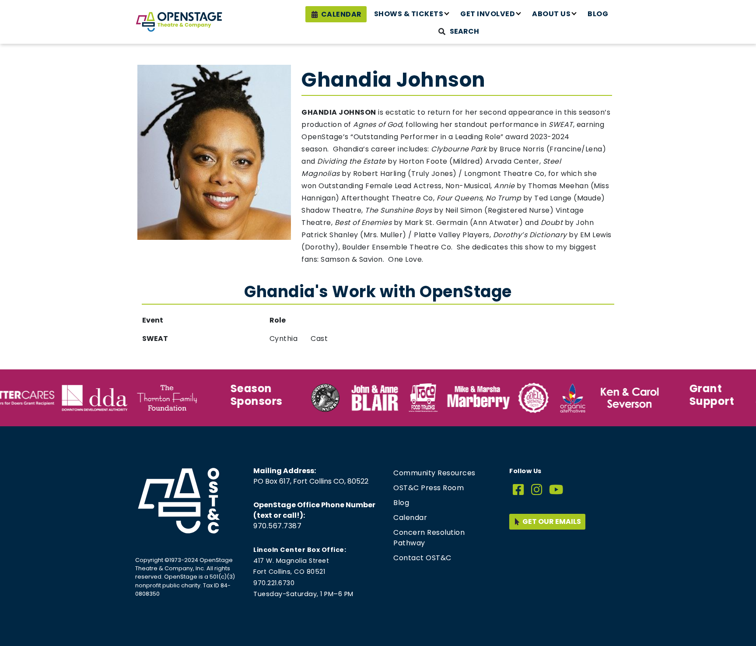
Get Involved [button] (487, 14)
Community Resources (434, 473)
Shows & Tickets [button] (409, 14)
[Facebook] (518, 490)
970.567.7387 (277, 526)
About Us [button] (551, 14)
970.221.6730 (273, 583)
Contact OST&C (422, 558)
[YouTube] (556, 490)
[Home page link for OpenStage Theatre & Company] (179, 22)
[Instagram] (537, 490)
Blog (598, 14)
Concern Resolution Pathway (429, 537)
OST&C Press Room (428, 488)
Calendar (341, 14)
